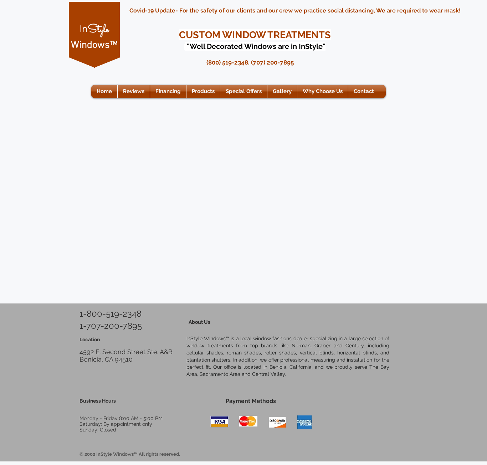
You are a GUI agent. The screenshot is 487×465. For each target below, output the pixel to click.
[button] (203, 91)
